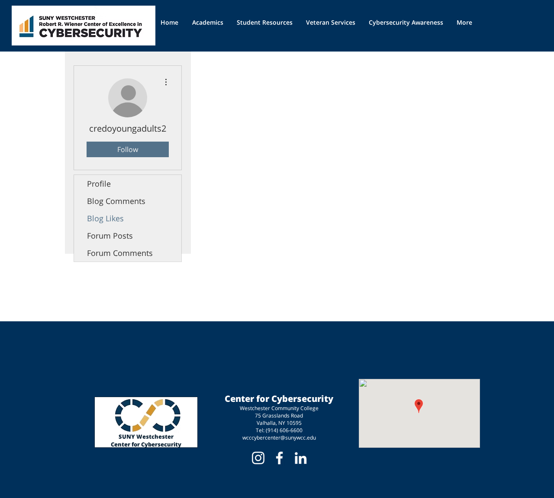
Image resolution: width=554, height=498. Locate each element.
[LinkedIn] (300, 457)
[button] (265, 22)
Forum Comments (120, 253)
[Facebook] (279, 457)
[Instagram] (258, 457)
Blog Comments (116, 201)
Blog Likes (105, 218)
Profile (99, 183)
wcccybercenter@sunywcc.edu (279, 437)
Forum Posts (110, 235)
